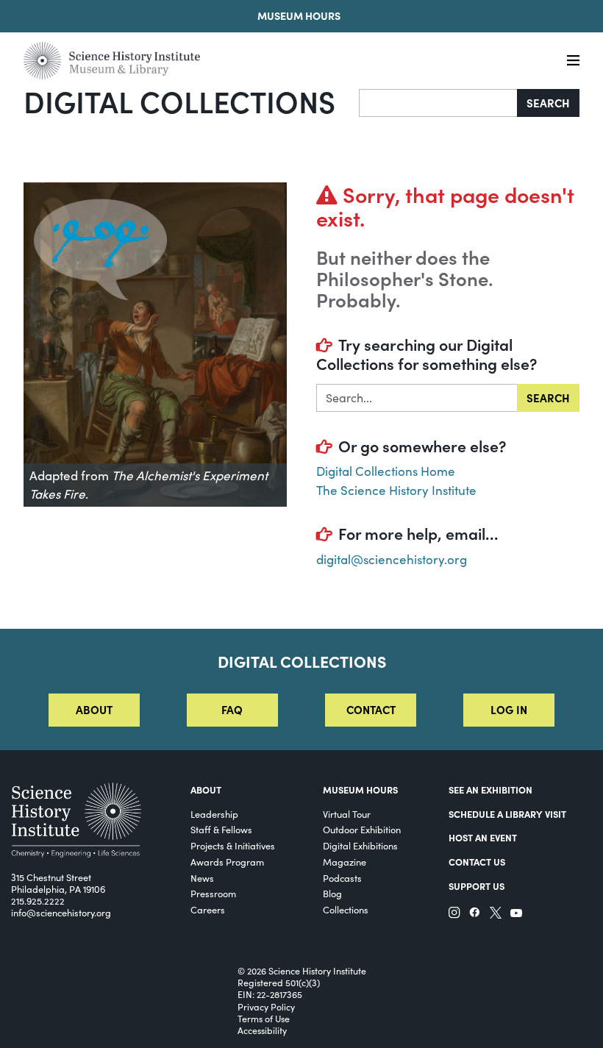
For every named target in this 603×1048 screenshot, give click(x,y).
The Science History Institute (396, 490)
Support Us (476, 886)
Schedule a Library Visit (507, 814)
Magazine (344, 861)
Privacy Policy (266, 1007)
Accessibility (262, 1030)
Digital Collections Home (385, 471)
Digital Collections (179, 100)
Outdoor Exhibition (362, 829)
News (202, 877)
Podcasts (342, 877)
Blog (332, 893)
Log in (508, 709)
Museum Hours (298, 15)
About (94, 709)
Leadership (214, 814)
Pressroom (213, 893)
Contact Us (477, 861)
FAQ (232, 709)
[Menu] (573, 60)
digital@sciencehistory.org (391, 559)
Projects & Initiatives (232, 845)
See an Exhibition (490, 789)
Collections (345, 909)
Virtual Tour (347, 814)
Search (548, 102)
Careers (207, 909)
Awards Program (227, 861)
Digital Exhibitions (360, 845)
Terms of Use (264, 1018)
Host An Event (483, 837)
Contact (371, 709)
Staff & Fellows (221, 829)
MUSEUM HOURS (360, 789)
